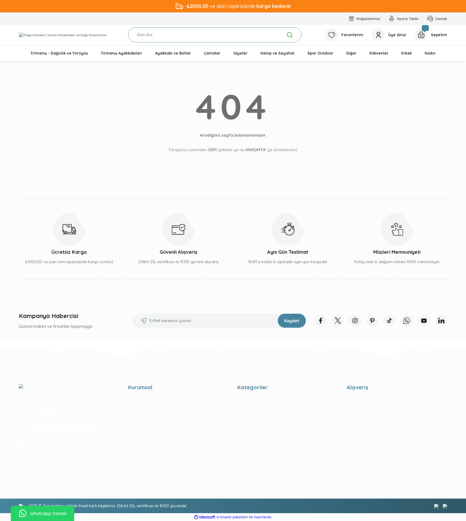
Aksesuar (245, 400)
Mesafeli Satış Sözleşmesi (369, 400)
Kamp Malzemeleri (253, 468)
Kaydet (291, 320)
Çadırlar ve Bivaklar (254, 423)
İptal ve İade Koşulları (366, 423)
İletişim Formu (140, 434)
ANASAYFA (255, 149)
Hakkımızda (138, 400)
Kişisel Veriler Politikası (366, 434)
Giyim (242, 457)
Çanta (242, 434)
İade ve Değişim (361, 446)
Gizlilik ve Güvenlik (363, 412)
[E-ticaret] (232, 517)
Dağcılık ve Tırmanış (255, 446)
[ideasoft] (204, 517)
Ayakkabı (245, 412)
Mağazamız (138, 412)
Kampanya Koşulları (365, 457)
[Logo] (63, 35)
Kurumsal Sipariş (143, 457)
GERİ (212, 149)
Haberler (135, 468)
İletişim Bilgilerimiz (144, 423)
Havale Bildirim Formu (147, 446)
